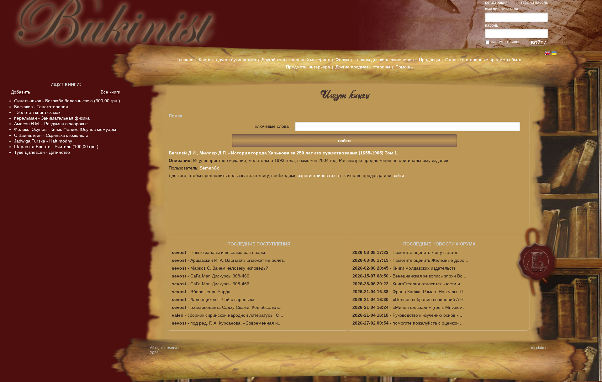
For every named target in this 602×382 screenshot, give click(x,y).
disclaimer (540, 348)
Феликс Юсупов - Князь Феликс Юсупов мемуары (65, 129)
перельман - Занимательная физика (52, 118)
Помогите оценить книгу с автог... (427, 252)
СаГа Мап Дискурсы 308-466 (219, 275)
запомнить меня (505, 42)
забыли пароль (534, 2)
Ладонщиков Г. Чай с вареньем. (223, 299)
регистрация (496, 2)
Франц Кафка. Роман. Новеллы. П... (430, 291)
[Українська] (554, 53)
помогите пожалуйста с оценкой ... (428, 323)
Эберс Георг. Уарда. (211, 291)
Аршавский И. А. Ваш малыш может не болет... (238, 260)
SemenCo (209, 167)
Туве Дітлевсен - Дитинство (42, 152)
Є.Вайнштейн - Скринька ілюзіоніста (51, 135)
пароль (491, 25)
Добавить (20, 91)
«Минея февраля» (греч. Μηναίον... (429, 307)
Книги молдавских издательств (424, 268)
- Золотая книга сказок (37, 112)
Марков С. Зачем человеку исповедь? (229, 268)
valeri (177, 315)
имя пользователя (501, 9)
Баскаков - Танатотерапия (41, 106)
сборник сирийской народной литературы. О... (235, 315)
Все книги (110, 91)
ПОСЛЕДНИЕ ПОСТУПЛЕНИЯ (258, 243)
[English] (547, 53)
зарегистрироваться (318, 175)
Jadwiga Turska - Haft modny (43, 140)
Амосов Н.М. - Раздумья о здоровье (51, 123)
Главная (185, 59)
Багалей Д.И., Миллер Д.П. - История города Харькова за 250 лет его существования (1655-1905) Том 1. (283, 152)
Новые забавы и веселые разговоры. (228, 252)
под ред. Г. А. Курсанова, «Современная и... (236, 323)
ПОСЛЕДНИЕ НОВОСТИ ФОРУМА (439, 243)
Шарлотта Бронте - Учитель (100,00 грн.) (56, 146)
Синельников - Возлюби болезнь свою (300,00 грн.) (67, 100)
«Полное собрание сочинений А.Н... (430, 299)
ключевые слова (272, 126)
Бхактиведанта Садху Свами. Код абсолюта (235, 307)
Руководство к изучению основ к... (427, 315)
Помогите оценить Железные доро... (430, 260)
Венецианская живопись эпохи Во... (429, 275)
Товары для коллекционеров (384, 59)
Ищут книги (65, 84)
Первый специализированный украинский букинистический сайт (128, 25)
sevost (179, 252)
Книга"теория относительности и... (428, 283)
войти (398, 175)
